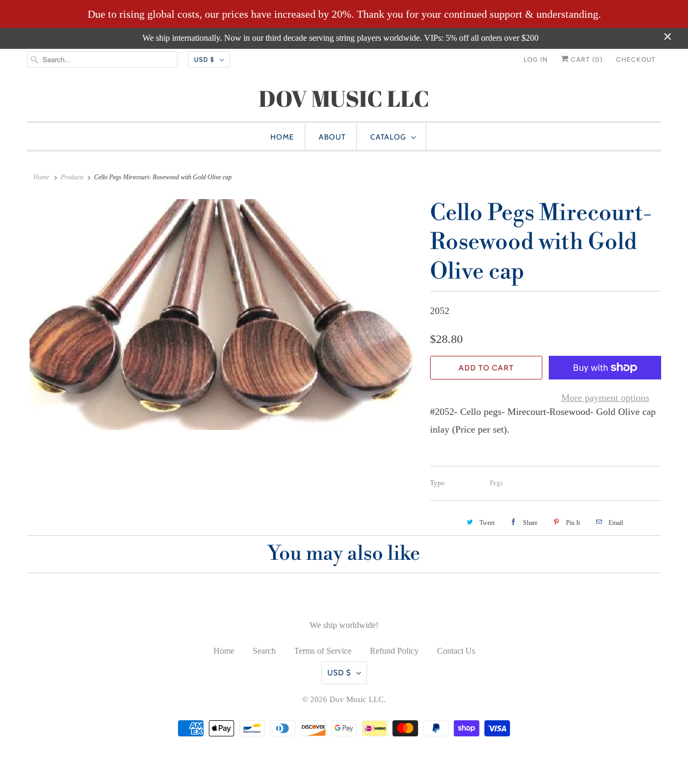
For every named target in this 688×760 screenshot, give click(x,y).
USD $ (204, 59)
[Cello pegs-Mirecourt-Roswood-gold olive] (223, 314)
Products (72, 177)
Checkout (636, 59)
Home (282, 137)
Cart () (586, 59)
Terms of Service (323, 650)
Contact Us (456, 650)
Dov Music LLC (356, 699)
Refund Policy (394, 650)
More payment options (605, 397)
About (332, 137)
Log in (536, 59)
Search (264, 650)
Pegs (496, 483)
